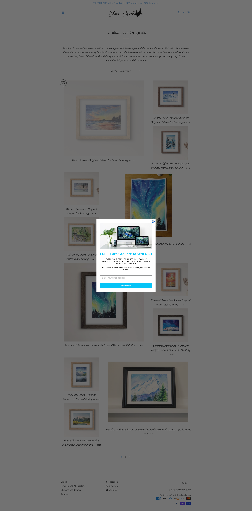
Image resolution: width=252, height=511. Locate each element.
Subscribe (126, 285)
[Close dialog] (153, 221)
